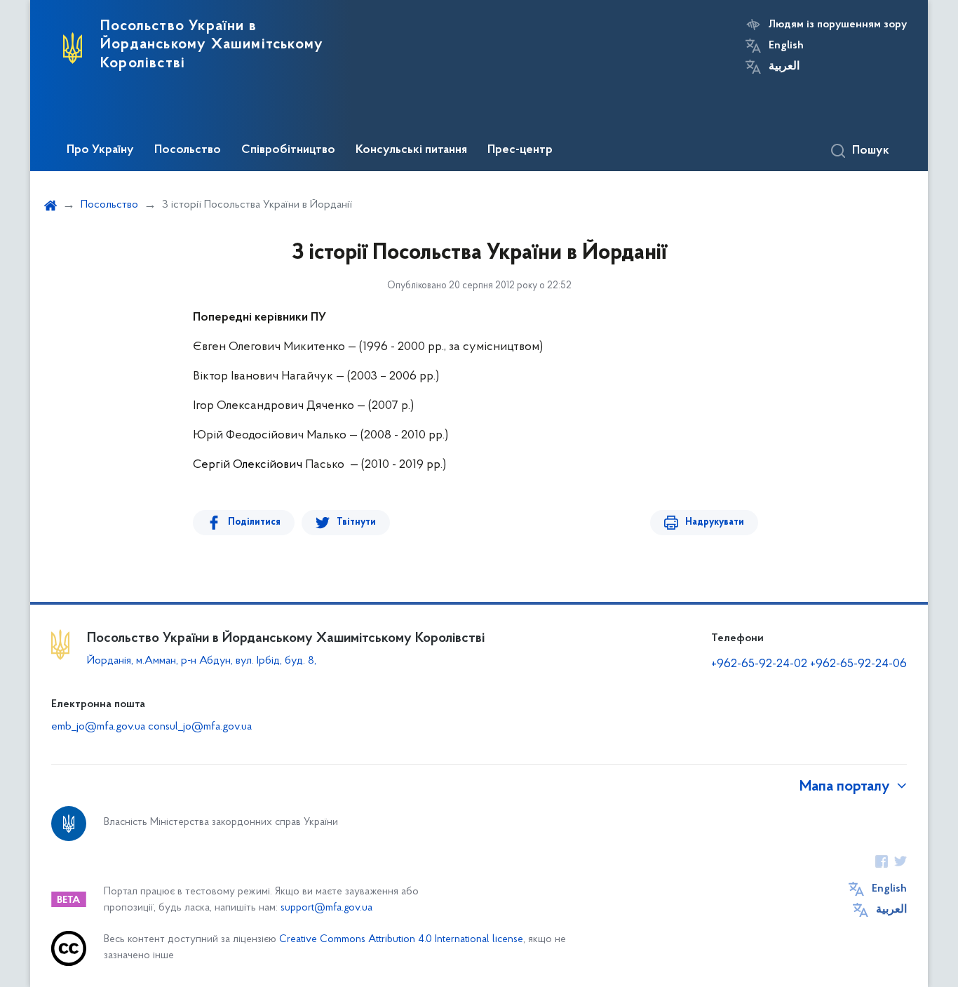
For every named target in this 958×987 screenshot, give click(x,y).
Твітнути (356, 522)
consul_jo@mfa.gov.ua (200, 726)
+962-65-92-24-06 (858, 664)
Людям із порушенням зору (838, 24)
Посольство (187, 150)
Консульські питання (411, 150)
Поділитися (254, 522)
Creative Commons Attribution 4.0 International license (401, 939)
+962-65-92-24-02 (759, 664)
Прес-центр (520, 150)
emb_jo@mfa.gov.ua (98, 726)
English (786, 45)
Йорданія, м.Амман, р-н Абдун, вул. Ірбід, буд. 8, (201, 660)
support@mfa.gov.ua (326, 908)
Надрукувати (714, 522)
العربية (784, 66)
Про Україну (100, 150)
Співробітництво (288, 150)
